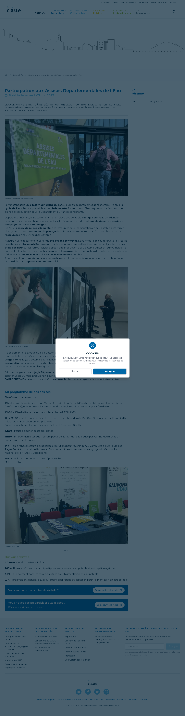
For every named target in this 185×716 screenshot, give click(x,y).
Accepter (109, 371)
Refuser (75, 371)
